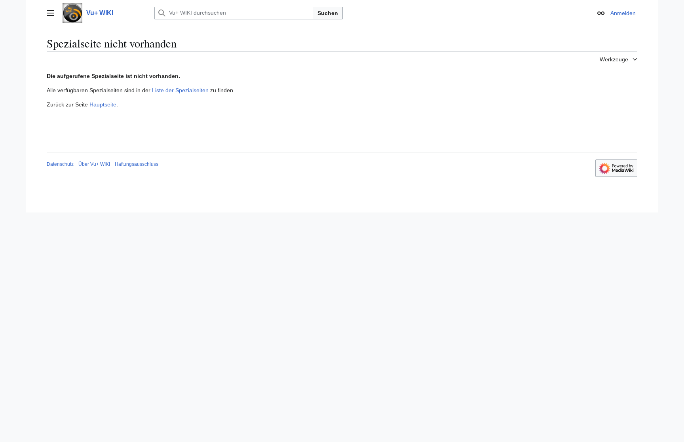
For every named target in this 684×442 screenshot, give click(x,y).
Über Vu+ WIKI (94, 164)
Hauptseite (102, 104)
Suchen (327, 13)
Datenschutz (60, 164)
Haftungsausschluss (136, 164)
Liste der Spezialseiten (180, 90)
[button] (50, 13)
